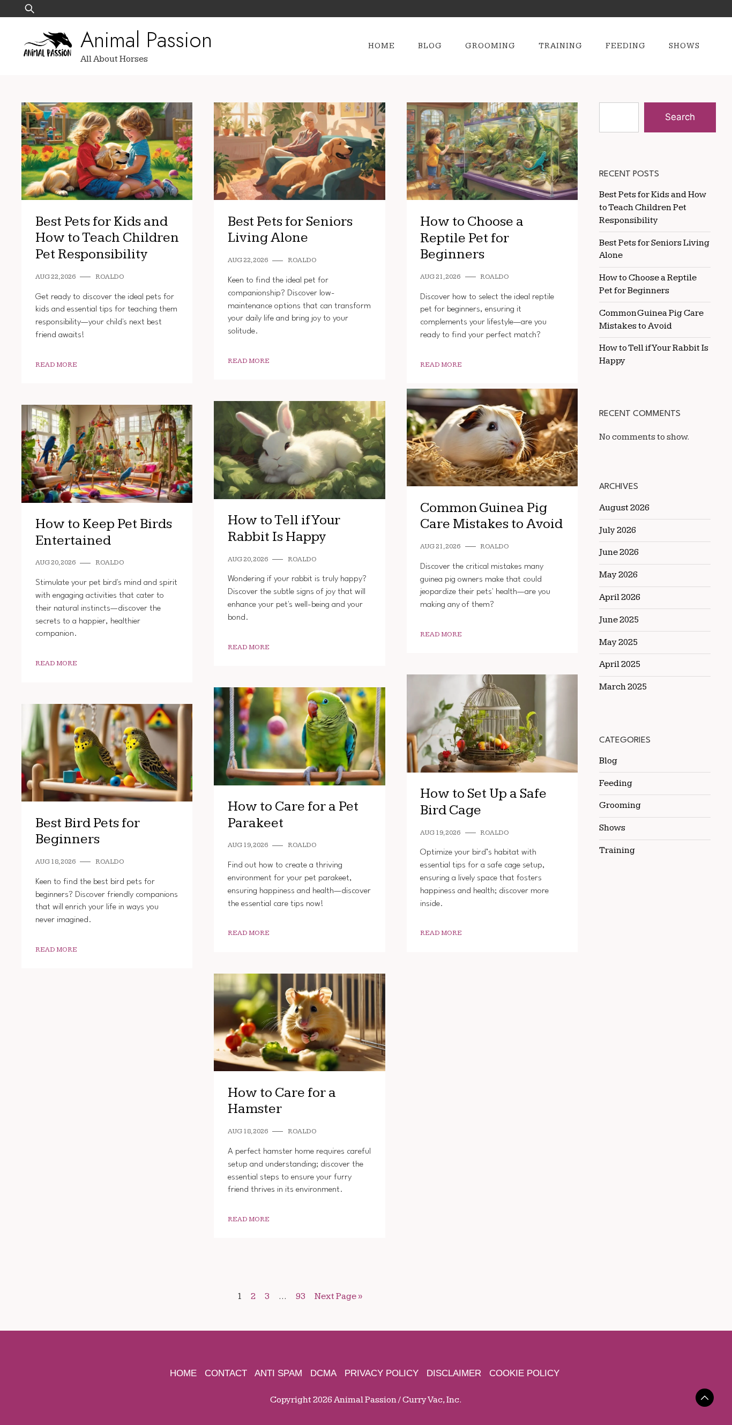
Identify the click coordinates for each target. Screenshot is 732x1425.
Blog (430, 46)
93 (300, 1296)
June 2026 (619, 552)
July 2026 (617, 530)
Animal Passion (146, 39)
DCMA (323, 1373)
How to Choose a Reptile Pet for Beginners (472, 238)
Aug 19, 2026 (440, 833)
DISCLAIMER (454, 1373)
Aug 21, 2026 (440, 277)
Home (381, 46)
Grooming (490, 46)
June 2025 (619, 619)
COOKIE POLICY (524, 1373)
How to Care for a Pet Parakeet (293, 815)
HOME (183, 1373)
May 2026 (618, 574)
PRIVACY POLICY (382, 1373)
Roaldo (109, 277)
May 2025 (618, 642)
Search (680, 117)
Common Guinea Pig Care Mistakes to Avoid (491, 516)
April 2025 (619, 664)
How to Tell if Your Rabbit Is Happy (284, 528)
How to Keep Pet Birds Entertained (103, 532)
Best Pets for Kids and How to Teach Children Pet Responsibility (107, 238)
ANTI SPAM (278, 1373)
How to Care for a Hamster (282, 1101)
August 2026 (624, 507)
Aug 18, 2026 (55, 862)
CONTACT (226, 1373)
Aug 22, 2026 (55, 277)
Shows (684, 46)
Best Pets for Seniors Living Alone (290, 230)
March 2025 (623, 686)
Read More (56, 365)
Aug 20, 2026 (248, 559)
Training (560, 46)
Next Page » (338, 1296)
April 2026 (619, 597)
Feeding (626, 46)
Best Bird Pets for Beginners (87, 831)
